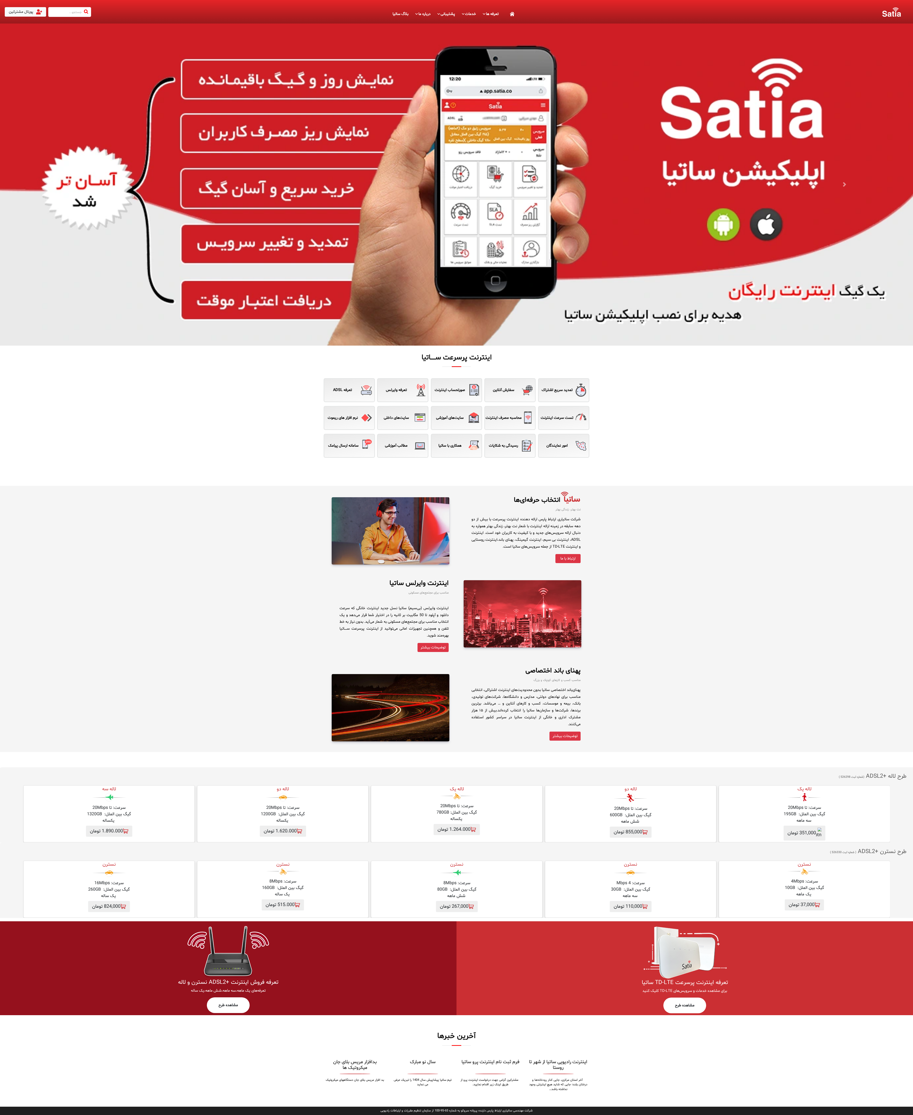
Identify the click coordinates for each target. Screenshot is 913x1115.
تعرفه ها (492, 14)
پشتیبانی (448, 14)
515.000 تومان (280, 905)
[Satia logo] (891, 11)
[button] (68, 185)
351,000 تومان (801, 833)
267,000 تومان (454, 906)
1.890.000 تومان (106, 831)
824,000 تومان (106, 906)
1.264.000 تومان (454, 829)
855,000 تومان (628, 832)
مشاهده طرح (684, 1005)
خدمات (470, 14)
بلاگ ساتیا (400, 14)
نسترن (630, 864)
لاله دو (631, 789)
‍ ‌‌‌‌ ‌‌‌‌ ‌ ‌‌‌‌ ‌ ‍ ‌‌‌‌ (506, 14)
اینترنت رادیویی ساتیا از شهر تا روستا (558, 1065)
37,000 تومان (802, 905)
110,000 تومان (628, 906)
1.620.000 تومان (280, 831)
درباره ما (424, 14)
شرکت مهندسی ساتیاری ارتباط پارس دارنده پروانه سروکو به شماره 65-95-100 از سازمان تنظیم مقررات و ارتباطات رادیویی (456, 1111)
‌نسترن (804, 864)
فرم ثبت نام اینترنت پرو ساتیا (490, 1062)
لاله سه (109, 789)
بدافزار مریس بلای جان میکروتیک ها (355, 1065)
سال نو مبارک (423, 1062)
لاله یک (804, 789)
